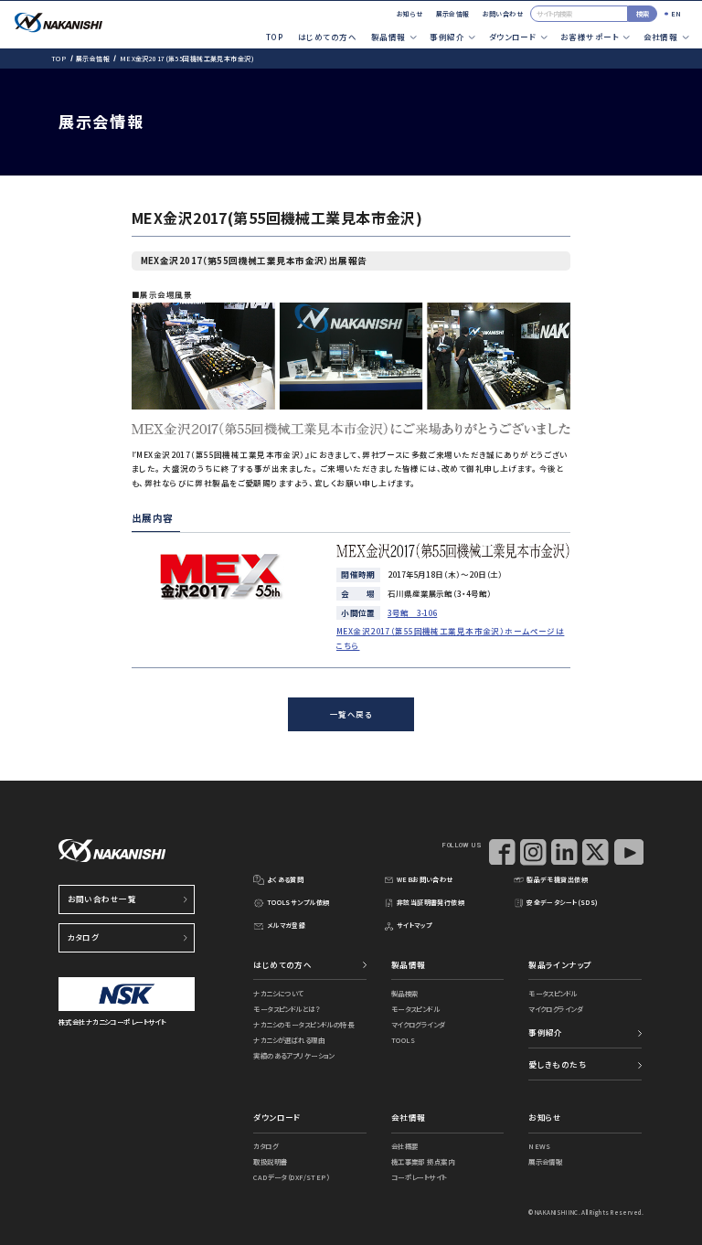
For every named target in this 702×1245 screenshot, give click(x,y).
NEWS (539, 1146)
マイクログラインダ (418, 1024)
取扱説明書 (270, 1161)
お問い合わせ (503, 13)
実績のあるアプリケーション (294, 1055)
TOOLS (403, 1040)
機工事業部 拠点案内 (422, 1161)
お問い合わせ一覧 (102, 898)
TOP (274, 36)
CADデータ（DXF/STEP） (291, 1177)
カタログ (84, 936)
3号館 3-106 (412, 612)
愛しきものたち (557, 1064)
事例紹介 (545, 1032)
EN (676, 13)
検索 (642, 13)
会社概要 (405, 1146)
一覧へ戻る (351, 713)
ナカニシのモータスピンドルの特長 (303, 1024)
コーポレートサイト (419, 1177)
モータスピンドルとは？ (286, 1009)
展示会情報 (453, 13)
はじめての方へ (327, 36)
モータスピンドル (415, 1009)
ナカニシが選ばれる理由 (288, 1040)
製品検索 (405, 993)
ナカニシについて (278, 993)
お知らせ (410, 13)
